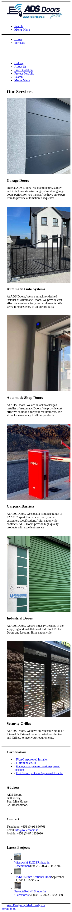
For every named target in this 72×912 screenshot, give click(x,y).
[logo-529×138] (35, 19)
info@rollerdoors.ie (26, 830)
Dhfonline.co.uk (26, 762)
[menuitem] (39, 26)
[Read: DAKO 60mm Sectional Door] (17, 873)
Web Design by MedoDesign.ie (26, 905)
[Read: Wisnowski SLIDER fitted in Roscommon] (17, 859)
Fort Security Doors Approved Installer (39, 773)
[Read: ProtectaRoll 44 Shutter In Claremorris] (17, 888)
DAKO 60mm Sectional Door (32, 877)
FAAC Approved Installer (32, 759)
